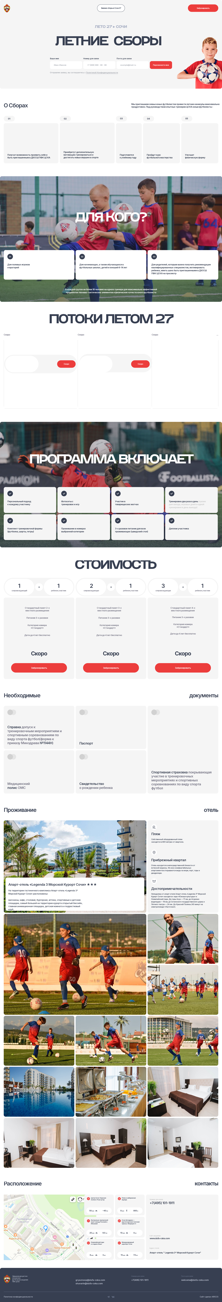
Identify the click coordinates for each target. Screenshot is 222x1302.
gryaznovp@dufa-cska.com (90, 1280)
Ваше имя (54, 58)
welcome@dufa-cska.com (195, 1280)
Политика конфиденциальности (18, 1297)
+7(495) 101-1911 (139, 1280)
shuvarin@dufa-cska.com (89, 1283)
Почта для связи (124, 58)
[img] (7, 1278)
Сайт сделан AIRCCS (209, 1297)
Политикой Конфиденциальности (102, 72)
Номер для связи (91, 58)
